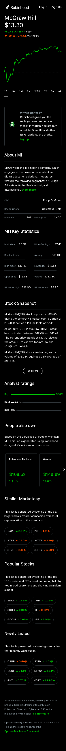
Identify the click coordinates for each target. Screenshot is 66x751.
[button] (6, 93)
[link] (43, 7)
